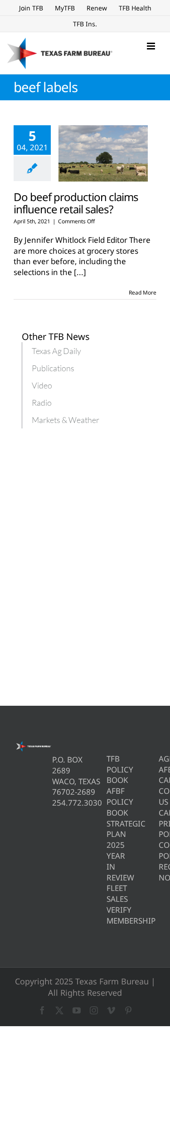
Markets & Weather (65, 420)
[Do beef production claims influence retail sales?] (103, 153)
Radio (42, 403)
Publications (53, 368)
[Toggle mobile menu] (151, 46)
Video (42, 385)
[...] (80, 272)
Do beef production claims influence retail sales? (76, 202)
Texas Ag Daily (56, 351)
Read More (142, 292)
